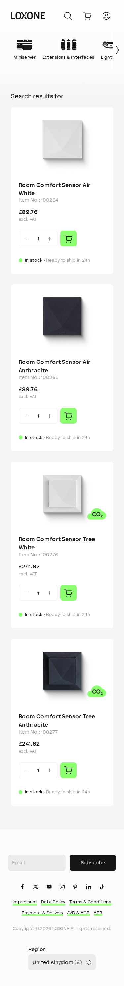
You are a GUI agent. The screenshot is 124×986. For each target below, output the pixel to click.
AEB (98, 912)
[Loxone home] (28, 16)
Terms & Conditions (90, 901)
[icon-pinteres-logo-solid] (75, 887)
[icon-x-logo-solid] (35, 887)
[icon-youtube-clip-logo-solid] (49, 887)
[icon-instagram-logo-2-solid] (62, 887)
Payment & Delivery (42, 912)
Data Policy (53, 901)
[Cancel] (68, 15)
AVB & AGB (78, 912)
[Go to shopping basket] (87, 15)
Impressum (25, 901)
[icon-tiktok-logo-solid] (101, 887)
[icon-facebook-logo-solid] (22, 887)
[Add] (68, 238)
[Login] (106, 15)
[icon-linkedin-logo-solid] (88, 887)
